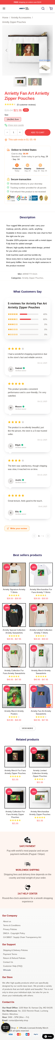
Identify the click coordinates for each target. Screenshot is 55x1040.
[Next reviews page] (47, 535)
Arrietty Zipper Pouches (14, 22)
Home (5, 17)
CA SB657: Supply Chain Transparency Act (22, 937)
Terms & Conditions (11, 925)
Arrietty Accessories (21, 17)
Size (6, 115)
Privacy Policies (10, 929)
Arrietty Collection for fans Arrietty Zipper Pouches (15, 814)
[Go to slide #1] (20, 82)
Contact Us (8, 962)
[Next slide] (48, 50)
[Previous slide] (7, 50)
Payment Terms (10, 954)
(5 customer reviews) (26, 105)
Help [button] (50, 1036)
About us (7, 921)
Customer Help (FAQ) (12, 966)
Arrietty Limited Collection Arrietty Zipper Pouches (40, 773)
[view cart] (51, 8)
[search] (43, 8)
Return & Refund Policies (14, 958)
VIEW (14, 583)
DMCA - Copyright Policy (14, 933)
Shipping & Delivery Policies (15, 950)
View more (27, 728)
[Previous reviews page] (34, 535)
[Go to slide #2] (35, 82)
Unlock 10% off (6, 1027)
